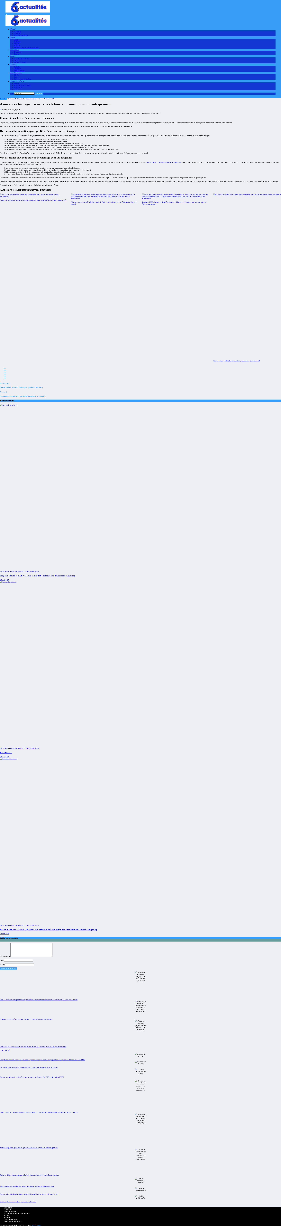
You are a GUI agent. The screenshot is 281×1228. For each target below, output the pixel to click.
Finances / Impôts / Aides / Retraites (26, 48)
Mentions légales (10, 1212)
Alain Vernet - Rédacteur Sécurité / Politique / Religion (19, 571)
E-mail (2, 964)
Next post (3, 392)
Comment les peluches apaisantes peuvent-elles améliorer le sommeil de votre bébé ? (29, 1194)
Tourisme (17, 69)
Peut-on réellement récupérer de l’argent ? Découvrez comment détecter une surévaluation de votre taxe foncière (38, 1000)
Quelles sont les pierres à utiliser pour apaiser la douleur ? (21, 387)
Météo (16, 75)
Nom (2, 960)
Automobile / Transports (22, 58)
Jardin (16, 60)
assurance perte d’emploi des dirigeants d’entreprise (163, 162)
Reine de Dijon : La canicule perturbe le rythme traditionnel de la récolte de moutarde (29, 1175)
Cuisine (17, 67)
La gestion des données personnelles (17, 1213)
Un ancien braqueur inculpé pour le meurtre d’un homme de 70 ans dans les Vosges (29, 1067)
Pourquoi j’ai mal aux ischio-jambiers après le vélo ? (18, 1202)
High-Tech (18, 87)
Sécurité (12, 29)
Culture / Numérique (17, 81)
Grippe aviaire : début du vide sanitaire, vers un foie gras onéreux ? (236, 361)
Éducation (17, 52)
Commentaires (5, 956)
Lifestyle (13, 64)
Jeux (15, 89)
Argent (12, 37)
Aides (16, 40)
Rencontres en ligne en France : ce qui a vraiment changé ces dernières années (27, 1186)
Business (17, 42)
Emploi (16, 54)
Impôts (16, 44)
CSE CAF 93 (4, 1050)
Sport (16, 77)
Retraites (17, 46)
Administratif (14, 50)
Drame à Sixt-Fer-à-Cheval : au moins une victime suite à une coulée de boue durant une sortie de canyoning (48, 929)
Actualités (17, 33)
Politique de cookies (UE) (13, 1221)
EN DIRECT (6, 752)
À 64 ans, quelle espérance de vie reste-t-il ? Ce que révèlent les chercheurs (26, 1019)
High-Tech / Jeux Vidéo (22, 85)
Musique (17, 83)
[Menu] (6, 14)
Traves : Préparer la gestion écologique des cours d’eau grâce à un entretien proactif (29, 1148)
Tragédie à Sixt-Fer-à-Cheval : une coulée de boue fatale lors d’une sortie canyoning (37, 576)
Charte (6, 1215)
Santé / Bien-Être (16, 73)
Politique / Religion (21, 35)
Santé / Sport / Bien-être (22, 79)
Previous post (4, 383)
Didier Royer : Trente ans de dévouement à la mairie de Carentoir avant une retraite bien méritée (33, 1047)
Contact (7, 1217)
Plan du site (8, 1208)
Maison (12, 56)
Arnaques (17, 31)
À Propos (7, 1210)
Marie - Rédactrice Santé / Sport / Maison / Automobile (26, 99)
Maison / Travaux (20, 62)
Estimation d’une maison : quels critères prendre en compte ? (22, 396)
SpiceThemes (36, 1225)
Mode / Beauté (19, 71)
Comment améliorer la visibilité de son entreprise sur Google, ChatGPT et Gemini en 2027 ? (32, 1077)
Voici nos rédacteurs (11, 1219)
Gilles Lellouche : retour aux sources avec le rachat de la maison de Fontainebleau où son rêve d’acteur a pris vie (39, 1112)
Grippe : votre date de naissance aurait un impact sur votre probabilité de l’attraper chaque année (33, 200)
